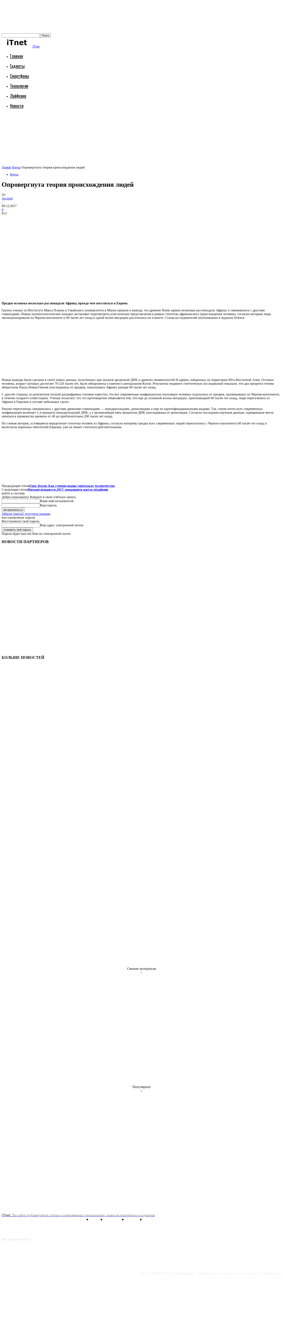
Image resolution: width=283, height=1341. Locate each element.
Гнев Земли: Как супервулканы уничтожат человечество (72, 486)
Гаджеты (17, 66)
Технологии (19, 85)
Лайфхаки (18, 95)
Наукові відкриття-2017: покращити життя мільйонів (68, 489)
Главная (16, 56)
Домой (6, 167)
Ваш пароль (48, 505)
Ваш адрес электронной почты (61, 525)
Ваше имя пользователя (56, 501)
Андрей (7, 198)
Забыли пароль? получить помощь (26, 514)
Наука (16, 167)
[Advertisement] (77, 123)
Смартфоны (19, 75)
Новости (16, 105)
